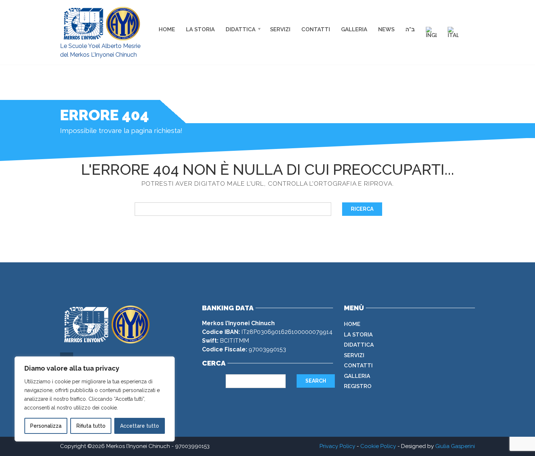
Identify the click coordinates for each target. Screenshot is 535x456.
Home (167, 29)
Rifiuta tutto (91, 426)
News (386, 29)
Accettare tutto (139, 426)
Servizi (280, 29)
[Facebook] (456, 18)
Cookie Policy (378, 446)
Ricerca (362, 209)
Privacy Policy (337, 446)
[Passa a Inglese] (431, 32)
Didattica (240, 29)
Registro (358, 386)
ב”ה (410, 29)
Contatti (315, 29)
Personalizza (46, 426)
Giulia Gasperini (455, 446)
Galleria (354, 29)
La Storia (200, 29)
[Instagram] (472, 18)
